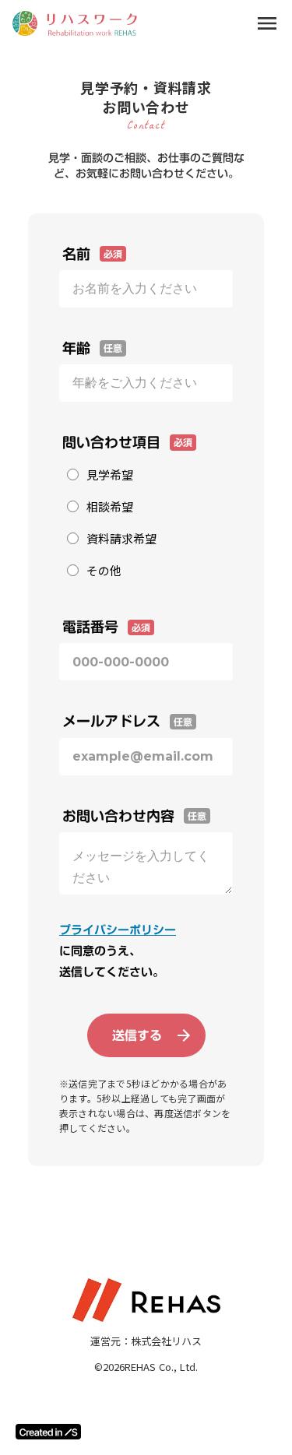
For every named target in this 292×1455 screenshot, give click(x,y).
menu (267, 23)
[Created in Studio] (48, 1431)
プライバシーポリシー (117, 929)
